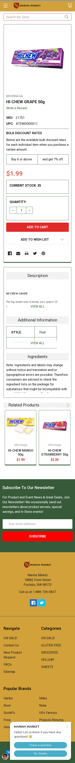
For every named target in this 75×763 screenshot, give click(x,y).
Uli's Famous (48, 713)
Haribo (8, 698)
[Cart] (71, 5)
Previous (61, 405)
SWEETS (47, 667)
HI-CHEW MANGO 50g (20, 452)
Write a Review (16, 108)
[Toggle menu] (5, 5)
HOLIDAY (47, 660)
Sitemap (9, 672)
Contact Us (11, 645)
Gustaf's (9, 713)
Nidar (43, 705)
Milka (43, 698)
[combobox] (37, 17)
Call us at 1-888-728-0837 (37, 592)
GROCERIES (49, 652)
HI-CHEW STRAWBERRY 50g (54, 452)
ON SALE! (10, 638)
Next (67, 405)
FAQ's (8, 664)
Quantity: (18, 202)
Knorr (7, 705)
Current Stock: (25, 185)
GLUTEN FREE (51, 645)
